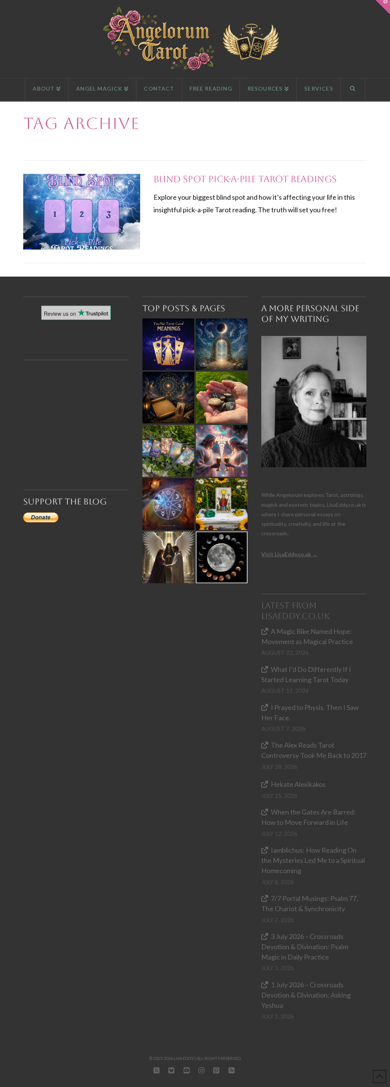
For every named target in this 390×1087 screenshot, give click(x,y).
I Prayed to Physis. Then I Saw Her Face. (310, 712)
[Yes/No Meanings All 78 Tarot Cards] (168, 344)
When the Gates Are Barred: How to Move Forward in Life (308, 817)
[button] (383, 7)
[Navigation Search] (353, 89)
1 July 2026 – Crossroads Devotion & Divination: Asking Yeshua (306, 994)
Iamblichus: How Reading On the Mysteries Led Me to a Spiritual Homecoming (313, 860)
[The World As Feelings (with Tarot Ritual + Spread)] (168, 557)
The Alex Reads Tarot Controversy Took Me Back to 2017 (313, 750)
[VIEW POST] (81, 212)
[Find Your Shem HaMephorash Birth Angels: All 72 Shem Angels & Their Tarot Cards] (168, 397)
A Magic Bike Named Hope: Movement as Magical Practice (307, 636)
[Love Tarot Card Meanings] (222, 451)
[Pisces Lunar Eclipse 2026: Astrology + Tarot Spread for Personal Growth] (222, 344)
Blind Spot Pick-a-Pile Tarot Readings (245, 179)
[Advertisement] (79, 411)
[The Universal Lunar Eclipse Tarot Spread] (222, 557)
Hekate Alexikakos (298, 784)
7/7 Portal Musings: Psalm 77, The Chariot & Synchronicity (309, 903)
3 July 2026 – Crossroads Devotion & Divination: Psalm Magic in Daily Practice (304, 946)
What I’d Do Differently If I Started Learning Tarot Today (306, 674)
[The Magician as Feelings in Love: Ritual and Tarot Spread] (222, 504)
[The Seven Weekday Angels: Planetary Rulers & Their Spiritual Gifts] (168, 504)
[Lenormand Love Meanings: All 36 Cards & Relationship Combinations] (168, 451)
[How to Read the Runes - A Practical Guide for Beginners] (222, 397)
